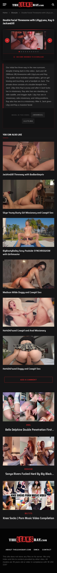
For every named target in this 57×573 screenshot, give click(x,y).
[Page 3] (23, 51)
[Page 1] (19, 51)
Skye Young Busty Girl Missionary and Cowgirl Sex (28, 213)
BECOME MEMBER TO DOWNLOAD (30, 57)
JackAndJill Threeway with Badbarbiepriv (23, 174)
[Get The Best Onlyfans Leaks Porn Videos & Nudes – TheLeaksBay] (28, 4)
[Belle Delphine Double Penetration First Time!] (28, 406)
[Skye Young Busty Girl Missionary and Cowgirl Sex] (28, 194)
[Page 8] (33, 51)
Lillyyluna (28, 121)
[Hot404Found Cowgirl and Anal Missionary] (28, 312)
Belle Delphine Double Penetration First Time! (28, 431)
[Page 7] (31, 51)
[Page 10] (37, 51)
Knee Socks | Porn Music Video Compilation (28, 518)
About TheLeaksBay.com (18, 550)
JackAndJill (38, 115)
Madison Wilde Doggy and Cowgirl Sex (22, 292)
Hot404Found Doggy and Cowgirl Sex (22, 369)
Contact (46, 550)
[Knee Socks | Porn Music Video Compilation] (28, 495)
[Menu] (4, 4)
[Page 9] (35, 51)
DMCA (36, 550)
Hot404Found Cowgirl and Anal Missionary (24, 330)
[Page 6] (29, 51)
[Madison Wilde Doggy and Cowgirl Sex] (28, 273)
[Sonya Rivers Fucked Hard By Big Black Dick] (28, 451)
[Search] (52, 4)
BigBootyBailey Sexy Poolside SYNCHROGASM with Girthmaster (26, 252)
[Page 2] (21, 51)
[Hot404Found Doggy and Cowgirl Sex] (28, 350)
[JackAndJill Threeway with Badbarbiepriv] (28, 156)
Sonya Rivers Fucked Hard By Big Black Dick (28, 475)
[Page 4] (25, 51)
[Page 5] (27, 51)
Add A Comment (28, 380)
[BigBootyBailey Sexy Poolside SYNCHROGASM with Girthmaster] (28, 232)
